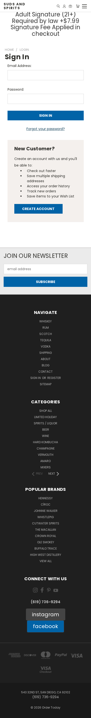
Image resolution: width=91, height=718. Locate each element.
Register (54, 378)
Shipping (45, 353)
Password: (16, 89)
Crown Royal (45, 536)
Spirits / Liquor (45, 423)
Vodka (45, 346)
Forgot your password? (45, 128)
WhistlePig (45, 517)
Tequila (45, 340)
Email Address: (20, 65)
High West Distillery (45, 555)
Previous (7, 713)
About (45, 359)
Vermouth (45, 455)
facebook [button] (45, 626)
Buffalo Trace (45, 548)
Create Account (38, 208)
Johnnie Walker (46, 511)
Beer (45, 430)
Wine (45, 436)
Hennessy (45, 498)
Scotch (45, 334)
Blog (46, 365)
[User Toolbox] (64, 6)
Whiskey (45, 321)
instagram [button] (45, 614)
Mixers (46, 467)
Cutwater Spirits (45, 523)
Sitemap (45, 384)
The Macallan (45, 530)
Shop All (45, 411)
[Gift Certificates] (70, 6)
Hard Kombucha (45, 442)
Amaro (45, 461)
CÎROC (45, 504)
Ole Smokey (45, 542)
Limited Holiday (45, 417)
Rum (45, 328)
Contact (45, 372)
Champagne (46, 448)
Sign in (35, 378)
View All (46, 561)
